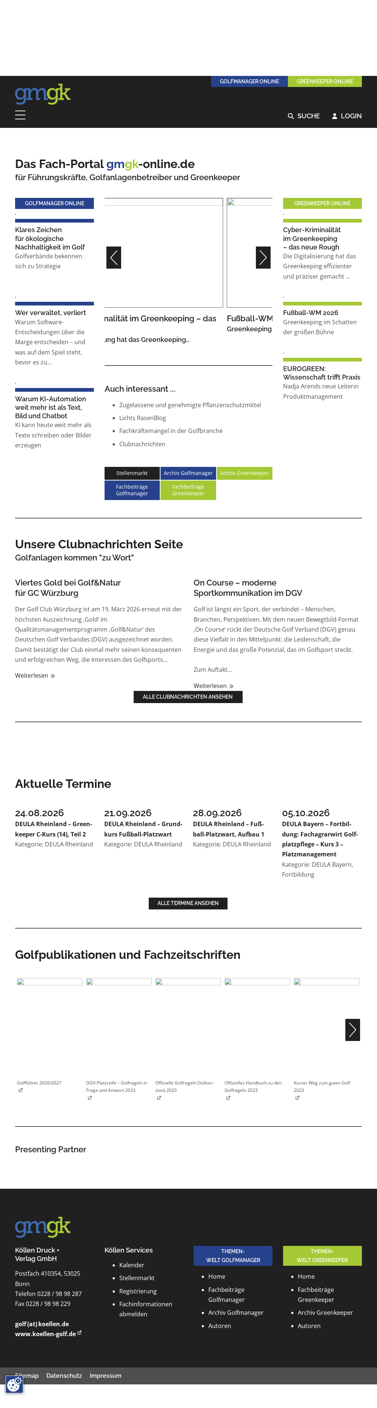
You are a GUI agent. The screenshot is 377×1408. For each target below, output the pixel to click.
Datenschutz (64, 1375)
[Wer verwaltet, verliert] (15, 297)
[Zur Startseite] (42, 94)
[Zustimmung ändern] (14, 1384)
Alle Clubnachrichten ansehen (188, 697)
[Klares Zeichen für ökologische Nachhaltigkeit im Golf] (15, 214)
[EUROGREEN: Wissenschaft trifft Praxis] (283, 352)
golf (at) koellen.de (42, 1324)
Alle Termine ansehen (188, 903)
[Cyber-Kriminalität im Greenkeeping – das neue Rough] (283, 214)
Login (347, 116)
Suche (304, 116)
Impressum (105, 1375)
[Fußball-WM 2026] (188, 252)
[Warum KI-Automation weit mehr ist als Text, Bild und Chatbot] (15, 382)
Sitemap (27, 1375)
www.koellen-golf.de (45, 1334)
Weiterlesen (32, 675)
